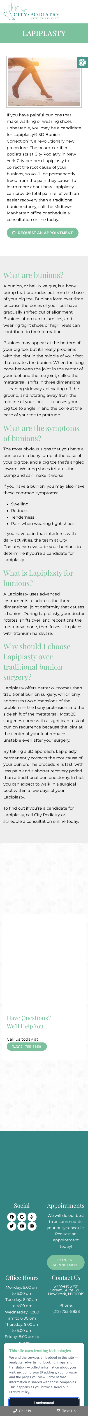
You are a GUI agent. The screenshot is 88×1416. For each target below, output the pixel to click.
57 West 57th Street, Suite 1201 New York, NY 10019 (66, 1290)
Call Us (24, 1411)
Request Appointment (66, 1262)
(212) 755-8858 (28, 1046)
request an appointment (45, 233)
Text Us (68, 1411)
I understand (44, 1402)
